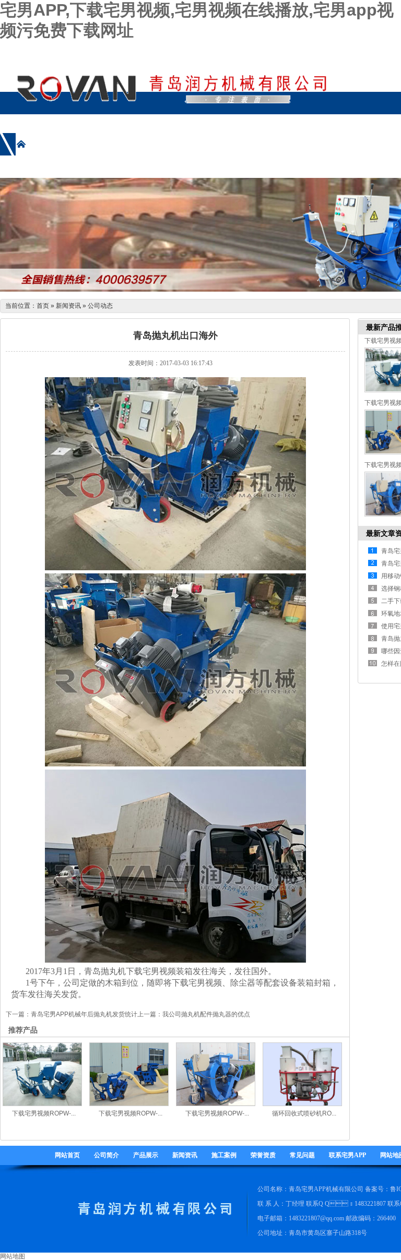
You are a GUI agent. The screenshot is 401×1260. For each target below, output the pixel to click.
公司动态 (100, 305)
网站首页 (67, 1155)
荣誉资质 (263, 1155)
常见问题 (302, 1155)
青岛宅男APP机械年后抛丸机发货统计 (84, 1014)
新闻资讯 (68, 305)
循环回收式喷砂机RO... (304, 1113)
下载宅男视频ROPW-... (44, 1113)
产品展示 (145, 1155)
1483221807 (370, 1203)
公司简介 (106, 1155)
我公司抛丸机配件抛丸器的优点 (206, 1014)
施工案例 (224, 1155)
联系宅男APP (347, 1155)
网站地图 (12, 1256)
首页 (43, 305)
